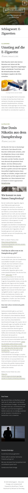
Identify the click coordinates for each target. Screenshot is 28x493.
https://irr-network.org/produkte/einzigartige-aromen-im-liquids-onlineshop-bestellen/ (13, 376)
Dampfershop (5, 183)
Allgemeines (5, 43)
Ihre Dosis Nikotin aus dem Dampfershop (13, 132)
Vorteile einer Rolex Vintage (9, 467)
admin (5, 56)
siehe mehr (9, 275)
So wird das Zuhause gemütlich (10, 454)
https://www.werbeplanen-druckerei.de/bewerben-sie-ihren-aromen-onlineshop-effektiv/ (13, 244)
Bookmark (7, 488)
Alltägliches (5, 124)
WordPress (15, 486)
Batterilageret (14, 10)
